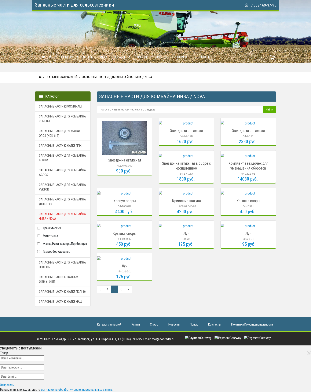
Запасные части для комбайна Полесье (62, 265)
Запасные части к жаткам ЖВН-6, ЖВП (58, 279)
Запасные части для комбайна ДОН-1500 (62, 201)
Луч (186, 233)
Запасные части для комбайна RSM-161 (62, 119)
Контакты (203, 57)
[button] (7, 385)
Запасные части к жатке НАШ (60, 302)
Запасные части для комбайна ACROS (62, 172)
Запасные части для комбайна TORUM (62, 158)
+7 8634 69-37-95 (262, 5)
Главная (46, 57)
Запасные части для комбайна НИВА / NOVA (117, 77)
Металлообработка (115, 57)
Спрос (143, 57)
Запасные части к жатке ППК (60, 146)
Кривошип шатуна (186, 201)
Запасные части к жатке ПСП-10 (62, 292)
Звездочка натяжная (124, 160)
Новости (162, 57)
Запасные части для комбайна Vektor (62, 187)
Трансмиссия (52, 228)
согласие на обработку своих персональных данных (77, 390)
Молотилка (50, 236)
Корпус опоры (124, 201)
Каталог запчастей (76, 57)
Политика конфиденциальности (252, 324)
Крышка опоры (248, 201)
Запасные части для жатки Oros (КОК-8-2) (59, 133)
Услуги (135, 324)
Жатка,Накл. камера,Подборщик (65, 244)
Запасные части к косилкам (60, 106)
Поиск (182, 57)
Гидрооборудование (56, 252)
